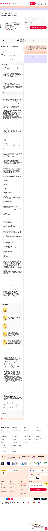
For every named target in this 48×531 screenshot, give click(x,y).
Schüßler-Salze (14, 442)
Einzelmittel (14, 439)
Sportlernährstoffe (3, 447)
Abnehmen (2, 438)
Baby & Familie (38, 430)
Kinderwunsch (14, 431)
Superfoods (2, 442)
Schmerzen (2, 433)
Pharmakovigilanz (3, 491)
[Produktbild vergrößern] (12, 26)
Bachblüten (14, 438)
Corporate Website (13, 484)
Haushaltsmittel (26, 442)
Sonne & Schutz (26, 431)
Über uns (11, 483)
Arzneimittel (9, 15)
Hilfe (1, 484)
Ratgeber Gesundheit (39, 433)
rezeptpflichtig (3, 15)
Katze (13, 448)
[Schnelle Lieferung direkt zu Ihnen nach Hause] (14, 458)
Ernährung (2, 439)
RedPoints (11, 490)
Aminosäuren (3, 448)
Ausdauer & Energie (4, 451)
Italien (46, 502)
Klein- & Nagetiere (15, 451)
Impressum (21, 494)
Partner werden (12, 488)
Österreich (31, 502)
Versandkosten (3, 487)
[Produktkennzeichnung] (7, 41)
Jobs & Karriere (12, 487)
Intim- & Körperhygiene (27, 438)
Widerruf (21, 488)
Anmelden (38, 489)
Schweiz (36, 502)
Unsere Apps (12, 491)
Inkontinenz (38, 439)
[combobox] (27, 27)
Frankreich (41, 502)
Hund (13, 447)
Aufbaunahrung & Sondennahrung (41, 438)
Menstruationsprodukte (27, 439)
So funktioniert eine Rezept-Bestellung (35, 52)
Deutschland (20, 502)
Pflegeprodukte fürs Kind (16, 430)
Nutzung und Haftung (23, 485)
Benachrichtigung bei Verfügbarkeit (38, 27)
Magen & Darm (3, 430)
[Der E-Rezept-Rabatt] (18, 9)
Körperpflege (26, 430)
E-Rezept (2, 490)
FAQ (1, 483)
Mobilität (37, 442)
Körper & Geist (38, 431)
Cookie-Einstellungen (23, 493)
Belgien (26, 502)
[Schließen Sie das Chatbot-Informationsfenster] (30, 523)
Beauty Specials (26, 433)
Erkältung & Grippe (3, 431)
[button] (12, 62)
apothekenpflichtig (14, 15)
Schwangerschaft (15, 433)
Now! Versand (3, 488)
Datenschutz (22, 489)
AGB (20, 486)
